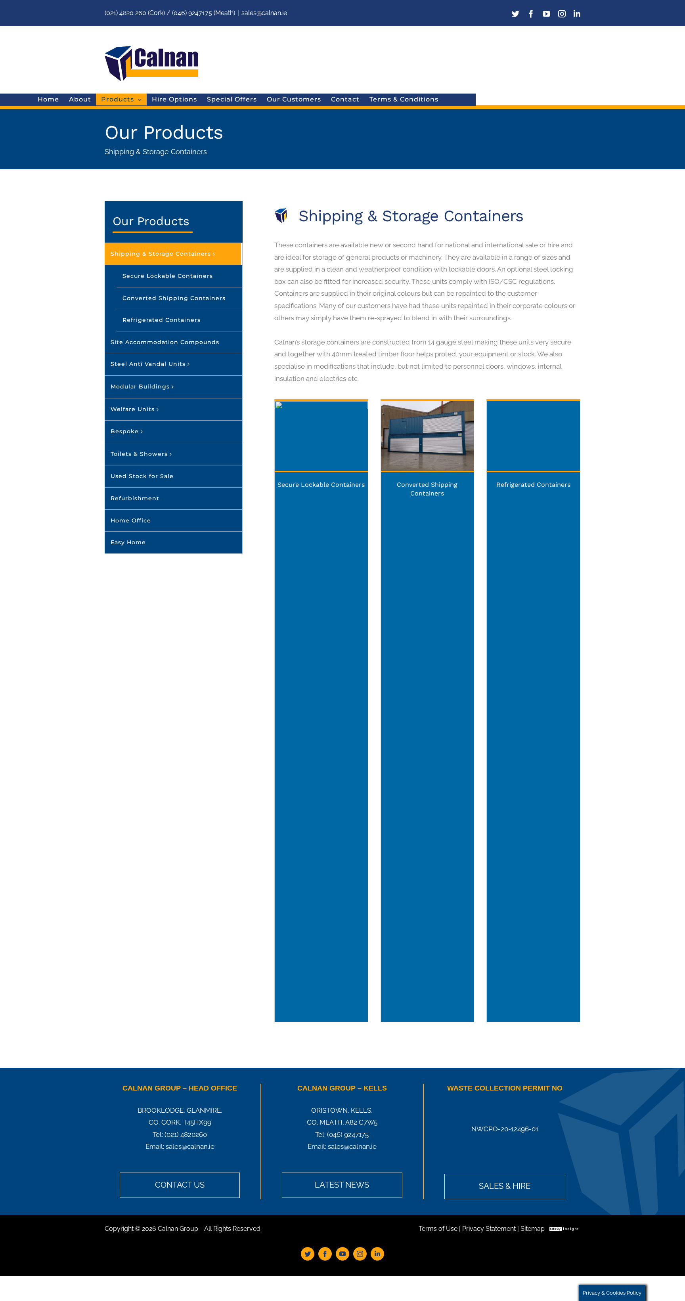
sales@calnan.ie (264, 13)
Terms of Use (438, 1228)
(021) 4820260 (186, 1134)
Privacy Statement (489, 1228)
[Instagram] (562, 13)
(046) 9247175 (348, 1134)
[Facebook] (531, 13)
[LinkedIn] (577, 13)
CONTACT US (180, 1185)
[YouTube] (546, 13)
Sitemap (532, 1228)
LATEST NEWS (342, 1185)
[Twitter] (515, 13)
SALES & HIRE (504, 1186)
